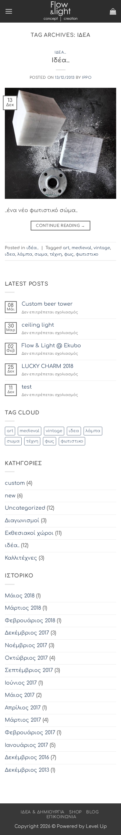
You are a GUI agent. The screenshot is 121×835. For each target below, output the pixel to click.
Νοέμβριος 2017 (26, 645)
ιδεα (10, 254)
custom (15, 483)
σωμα (41, 254)
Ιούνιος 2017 (21, 683)
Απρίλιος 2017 (23, 708)
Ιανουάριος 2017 (26, 745)
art (66, 248)
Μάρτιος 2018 (23, 608)
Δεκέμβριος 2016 (27, 757)
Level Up (96, 826)
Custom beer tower (47, 304)
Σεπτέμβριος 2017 (29, 670)
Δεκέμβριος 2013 (27, 770)
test (27, 387)
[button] (9, 11)
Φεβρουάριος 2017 (30, 733)
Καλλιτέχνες (21, 558)
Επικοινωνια (61, 817)
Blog (92, 812)
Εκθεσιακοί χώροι (29, 533)
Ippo (86, 78)
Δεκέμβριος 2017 (27, 633)
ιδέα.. (60, 52)
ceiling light (38, 325)
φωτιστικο (87, 254)
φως (69, 254)
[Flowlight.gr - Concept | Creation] (60, 11)
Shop (75, 812)
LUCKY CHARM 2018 (47, 366)
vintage (102, 248)
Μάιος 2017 (20, 695)
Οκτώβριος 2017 (26, 658)
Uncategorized (25, 508)
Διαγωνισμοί (22, 521)
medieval (81, 248)
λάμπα (24, 254)
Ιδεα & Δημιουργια (42, 812)
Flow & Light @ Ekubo (51, 346)
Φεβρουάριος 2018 (30, 621)
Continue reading (60, 225)
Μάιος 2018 (20, 596)
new (10, 496)
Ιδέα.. (61, 60)
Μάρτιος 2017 (23, 720)
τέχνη (56, 254)
